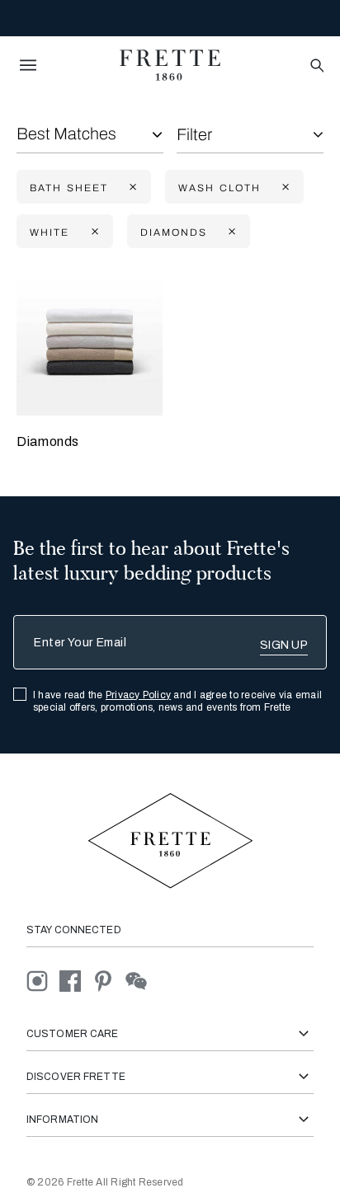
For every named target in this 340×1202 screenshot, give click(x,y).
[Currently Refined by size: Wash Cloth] (284, 187)
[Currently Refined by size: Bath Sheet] (131, 187)
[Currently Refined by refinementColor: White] (93, 232)
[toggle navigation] (28, 65)
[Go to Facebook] (75, 980)
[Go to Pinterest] (108, 980)
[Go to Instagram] (42, 980)
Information (62, 1119)
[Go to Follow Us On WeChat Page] (140, 980)
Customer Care (72, 1034)
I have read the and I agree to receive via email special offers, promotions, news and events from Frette (177, 701)
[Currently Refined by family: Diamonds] (230, 232)
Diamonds (48, 441)
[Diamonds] (90, 343)
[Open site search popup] (315, 66)
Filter (194, 134)
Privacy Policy (138, 695)
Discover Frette (75, 1076)
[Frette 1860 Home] (170, 65)
